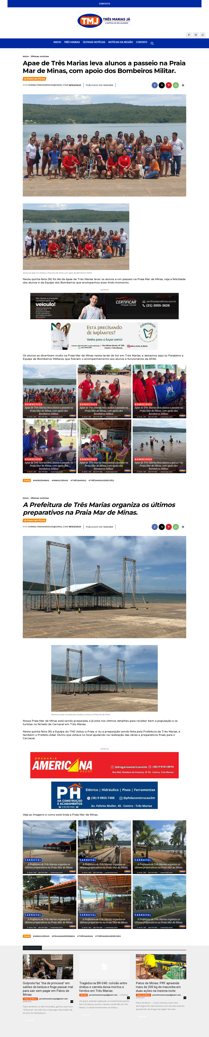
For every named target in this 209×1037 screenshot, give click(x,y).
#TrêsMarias (78, 480)
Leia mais (29, 1020)
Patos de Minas (30, 999)
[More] (183, 85)
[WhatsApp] (202, 35)
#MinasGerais (60, 480)
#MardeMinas (41, 480)
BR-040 (83, 995)
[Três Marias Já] (104, 20)
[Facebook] (189, 35)
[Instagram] (195, 35)
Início (26, 56)
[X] (162, 85)
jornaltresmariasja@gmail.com (48, 85)
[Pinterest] (169, 85)
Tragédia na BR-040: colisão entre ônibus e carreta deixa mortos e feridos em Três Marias (103, 987)
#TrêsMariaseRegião (101, 480)
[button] (152, 43)
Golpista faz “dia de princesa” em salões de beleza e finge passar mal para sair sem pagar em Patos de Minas (48, 988)
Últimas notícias (40, 56)
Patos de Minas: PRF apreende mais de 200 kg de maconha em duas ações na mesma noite (158, 987)
